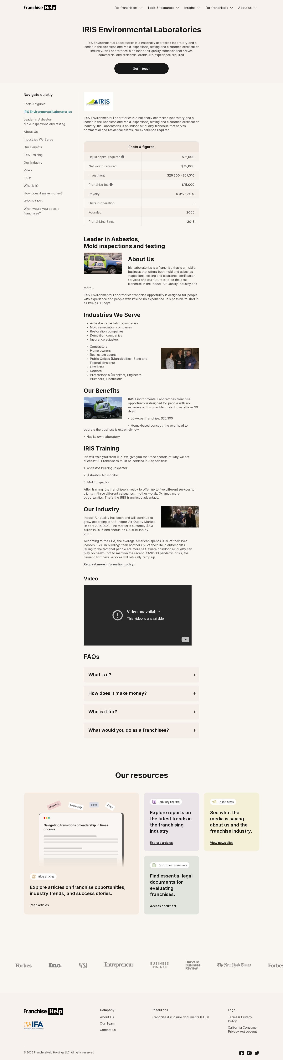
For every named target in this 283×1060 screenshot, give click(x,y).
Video (28, 170)
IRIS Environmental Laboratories (48, 112)
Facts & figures (34, 104)
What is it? (31, 186)
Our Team (107, 1023)
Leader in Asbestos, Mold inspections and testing (44, 121)
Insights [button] (189, 8)
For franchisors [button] (216, 8)
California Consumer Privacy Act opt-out (243, 1029)
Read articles (39, 905)
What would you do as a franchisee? (41, 211)
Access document (163, 906)
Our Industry (33, 162)
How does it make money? (43, 193)
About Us (31, 132)
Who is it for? (33, 201)
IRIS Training (33, 155)
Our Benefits (33, 147)
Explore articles (161, 843)
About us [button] (245, 8)
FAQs (27, 178)
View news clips (221, 843)
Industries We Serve (38, 139)
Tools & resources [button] (160, 8)
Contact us (108, 1030)
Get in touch (141, 68)
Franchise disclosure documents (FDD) (180, 1017)
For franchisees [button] (126, 8)
